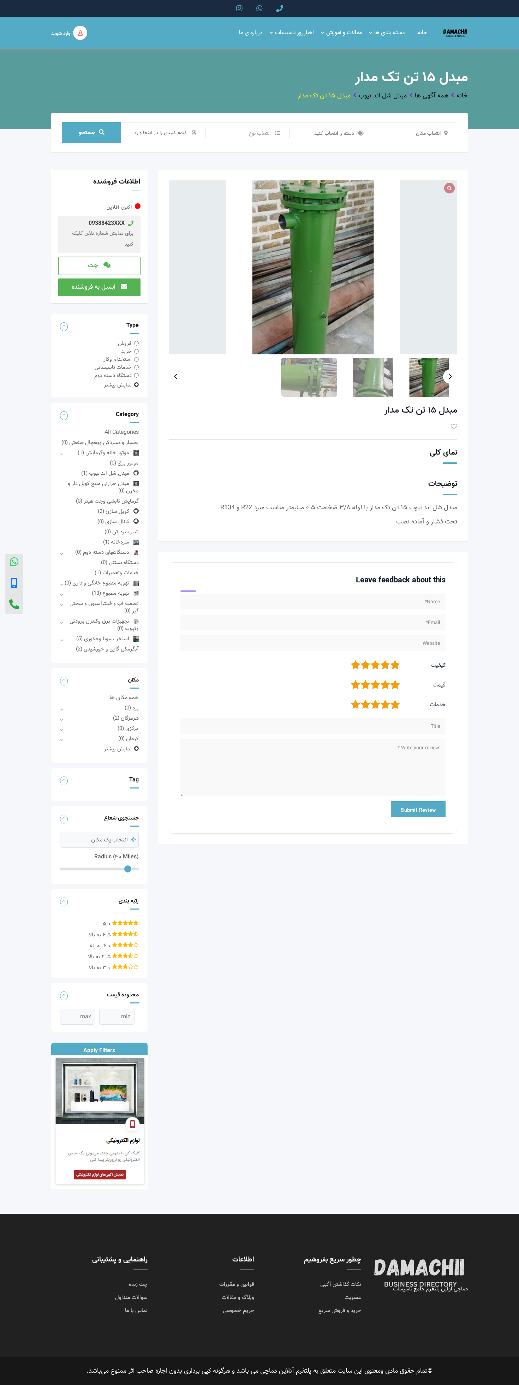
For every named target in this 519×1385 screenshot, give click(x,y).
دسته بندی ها (389, 32)
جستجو (87, 132)
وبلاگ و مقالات (238, 1297)
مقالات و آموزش (344, 32)
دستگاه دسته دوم (113, 375)
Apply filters (99, 1050)
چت (94, 265)
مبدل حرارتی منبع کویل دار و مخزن (103, 487)
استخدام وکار (117, 359)
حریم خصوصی (238, 1310)
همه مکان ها (124, 697)
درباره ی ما (251, 32)
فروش (125, 343)
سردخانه (116, 542)
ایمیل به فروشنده (94, 287)
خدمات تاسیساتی (113, 367)
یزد (132, 708)
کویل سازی (113, 511)
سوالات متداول (131, 1297)
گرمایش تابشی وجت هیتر (107, 501)
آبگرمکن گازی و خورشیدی (107, 649)
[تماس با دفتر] (14, 605)
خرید (126, 351)
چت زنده (138, 1284)
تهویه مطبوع (110, 593)
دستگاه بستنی (120, 562)
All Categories (122, 432)
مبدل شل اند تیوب (105, 473)
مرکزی (128, 728)
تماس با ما (136, 1310)
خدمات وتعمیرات (117, 573)
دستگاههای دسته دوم (102, 552)
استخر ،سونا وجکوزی (102, 639)
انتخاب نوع (259, 133)
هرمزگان (126, 718)
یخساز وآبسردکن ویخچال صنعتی (100, 442)
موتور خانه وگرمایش (103, 453)
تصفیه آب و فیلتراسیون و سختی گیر (104, 607)
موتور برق (124, 463)
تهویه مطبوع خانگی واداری (97, 583)
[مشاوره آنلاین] (14, 562)
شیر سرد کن (122, 532)
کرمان (128, 739)
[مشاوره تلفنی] (14, 584)
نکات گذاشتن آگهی (340, 1284)
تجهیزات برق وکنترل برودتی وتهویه (104, 625)
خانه (422, 32)
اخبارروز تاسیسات (294, 32)
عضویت (353, 1297)
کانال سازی (113, 521)
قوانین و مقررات (236, 1284)
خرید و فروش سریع (339, 1310)
